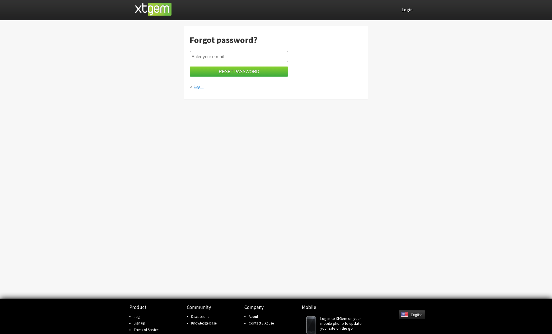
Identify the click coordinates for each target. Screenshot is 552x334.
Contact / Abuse (261, 323)
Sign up (139, 323)
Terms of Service (146, 329)
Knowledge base (203, 323)
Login (138, 316)
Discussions (200, 316)
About (253, 316)
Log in (199, 86)
